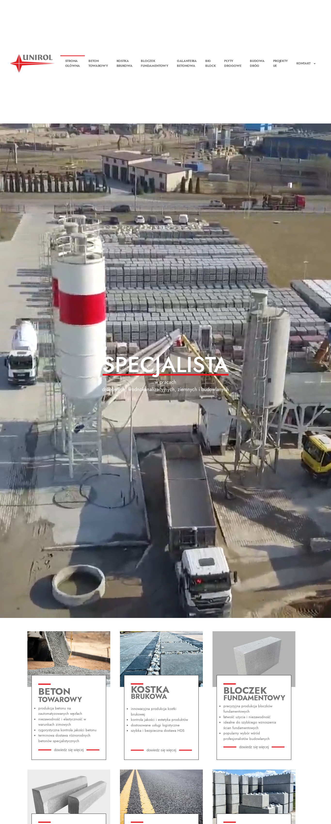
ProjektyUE (280, 63)
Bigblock (210, 63)
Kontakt (303, 63)
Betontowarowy (98, 63)
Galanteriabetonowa (187, 63)
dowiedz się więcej (69, 750)
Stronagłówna (72, 63)
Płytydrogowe (232, 63)
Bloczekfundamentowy (154, 63)
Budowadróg (257, 63)
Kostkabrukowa (125, 63)
